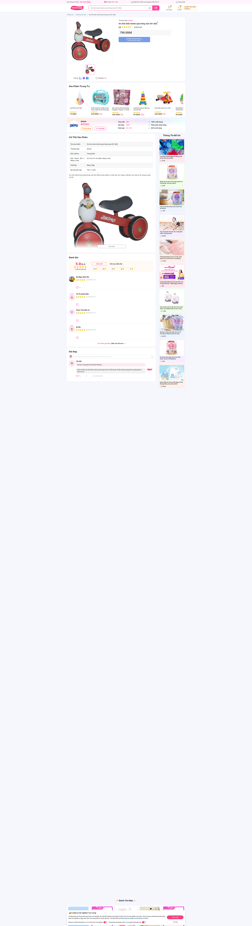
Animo (130, 20)
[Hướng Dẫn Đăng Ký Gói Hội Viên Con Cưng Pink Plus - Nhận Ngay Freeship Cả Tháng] (182, 286)
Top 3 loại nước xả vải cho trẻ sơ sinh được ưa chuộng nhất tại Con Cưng (171, 307)
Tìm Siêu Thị (112, 2)
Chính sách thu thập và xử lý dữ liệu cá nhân (134, 918)
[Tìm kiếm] (155, 8)
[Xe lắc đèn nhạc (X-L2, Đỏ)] (164, 97)
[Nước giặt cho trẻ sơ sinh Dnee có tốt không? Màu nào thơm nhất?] (182, 386)
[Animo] (74, 125)
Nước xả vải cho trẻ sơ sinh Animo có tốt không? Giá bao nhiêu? (171, 182)
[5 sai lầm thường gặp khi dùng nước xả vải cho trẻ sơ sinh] (182, 160)
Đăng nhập (181, 2)
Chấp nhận (175, 917)
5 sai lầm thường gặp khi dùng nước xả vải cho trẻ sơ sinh (171, 157)
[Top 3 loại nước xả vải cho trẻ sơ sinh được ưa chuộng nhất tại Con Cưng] (182, 311)
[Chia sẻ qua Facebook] (87, 78)
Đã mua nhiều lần (116, 264)
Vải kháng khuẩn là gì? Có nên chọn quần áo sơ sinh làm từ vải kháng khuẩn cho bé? (171, 258)
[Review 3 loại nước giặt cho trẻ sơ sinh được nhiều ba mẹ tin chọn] (182, 336)
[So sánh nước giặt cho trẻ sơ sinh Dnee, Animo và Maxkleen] (182, 361)
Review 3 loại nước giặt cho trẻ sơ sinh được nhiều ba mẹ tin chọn (170, 333)
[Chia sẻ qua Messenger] (84, 78)
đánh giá (130, 27)
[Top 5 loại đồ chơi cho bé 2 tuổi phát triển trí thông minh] (182, 235)
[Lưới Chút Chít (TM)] (79, 97)
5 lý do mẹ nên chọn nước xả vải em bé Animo (171, 207)
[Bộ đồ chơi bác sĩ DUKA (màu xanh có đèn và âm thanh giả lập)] (100, 97)
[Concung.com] (77, 8)
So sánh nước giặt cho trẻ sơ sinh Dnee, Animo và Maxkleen (170, 358)
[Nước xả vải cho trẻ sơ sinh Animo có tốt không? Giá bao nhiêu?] (182, 185)
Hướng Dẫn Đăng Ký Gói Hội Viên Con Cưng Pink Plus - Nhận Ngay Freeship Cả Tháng (171, 283)
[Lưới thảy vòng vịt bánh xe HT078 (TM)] (143, 97)
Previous (70, 104)
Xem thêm (112, 246)
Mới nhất (99, 264)
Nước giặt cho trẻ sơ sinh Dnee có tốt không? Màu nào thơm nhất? (171, 383)
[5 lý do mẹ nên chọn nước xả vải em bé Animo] (182, 210)
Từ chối (175, 922)
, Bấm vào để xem (110, 343)
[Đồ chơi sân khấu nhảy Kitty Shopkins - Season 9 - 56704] (121, 97)
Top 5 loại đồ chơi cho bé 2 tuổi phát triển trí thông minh (171, 232)
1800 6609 (83, 2)
